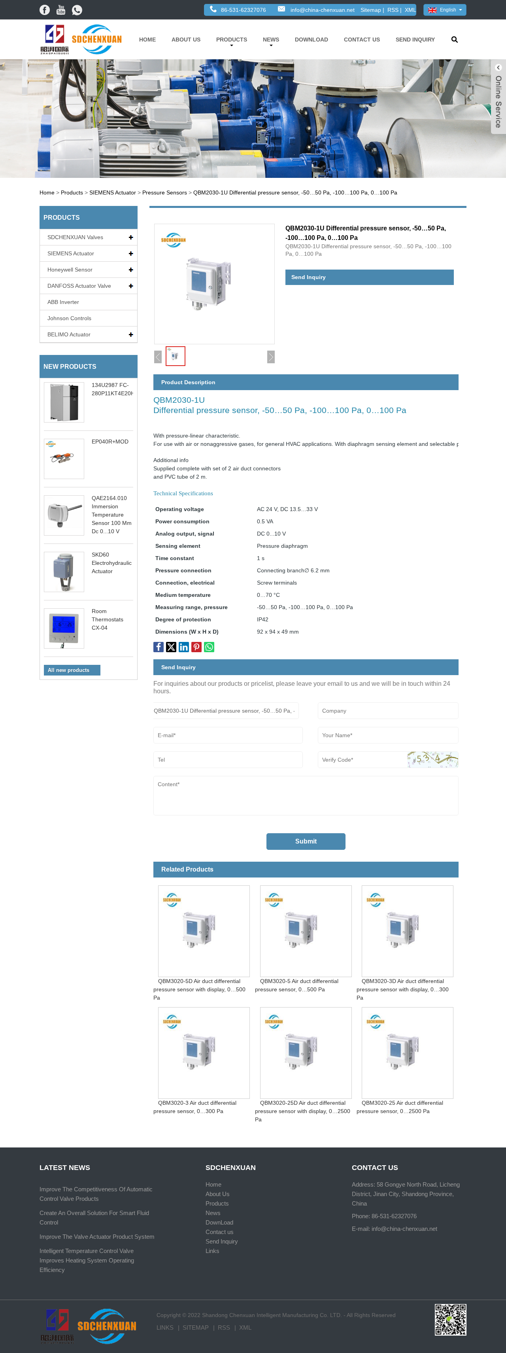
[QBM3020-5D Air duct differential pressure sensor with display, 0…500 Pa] (204, 928)
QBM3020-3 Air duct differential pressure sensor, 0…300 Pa (195, 1107)
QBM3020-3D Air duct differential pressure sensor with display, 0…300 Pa (403, 989)
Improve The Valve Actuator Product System (97, 1236)
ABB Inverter (63, 302)
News (271, 39)
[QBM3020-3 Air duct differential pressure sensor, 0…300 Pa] (204, 1050)
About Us (186, 39)
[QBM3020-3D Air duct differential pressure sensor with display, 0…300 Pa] (407, 928)
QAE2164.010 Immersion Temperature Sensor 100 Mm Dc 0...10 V (112, 514)
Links (212, 1250)
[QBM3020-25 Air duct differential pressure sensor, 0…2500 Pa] (407, 1050)
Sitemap (371, 10)
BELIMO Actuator (69, 334)
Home (147, 39)
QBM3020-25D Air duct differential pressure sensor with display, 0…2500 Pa (302, 1111)
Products (231, 39)
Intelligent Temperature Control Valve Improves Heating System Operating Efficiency (87, 1260)
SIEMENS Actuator (112, 192)
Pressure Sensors (164, 192)
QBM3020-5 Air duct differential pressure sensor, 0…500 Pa (296, 985)
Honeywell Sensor (70, 269)
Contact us (362, 39)
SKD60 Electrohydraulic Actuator (112, 562)
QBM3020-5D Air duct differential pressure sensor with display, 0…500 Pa (199, 989)
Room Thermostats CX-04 (107, 619)
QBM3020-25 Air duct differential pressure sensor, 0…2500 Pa (400, 1107)
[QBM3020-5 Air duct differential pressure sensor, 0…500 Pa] (306, 928)
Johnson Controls (69, 318)
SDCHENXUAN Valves (75, 237)
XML (410, 10)
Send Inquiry (415, 39)
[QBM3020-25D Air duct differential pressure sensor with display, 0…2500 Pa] (306, 1050)
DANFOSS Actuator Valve (79, 286)
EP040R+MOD (110, 441)
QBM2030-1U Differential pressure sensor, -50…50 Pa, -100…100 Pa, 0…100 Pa (295, 192)
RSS (392, 10)
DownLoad (311, 39)
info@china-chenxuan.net (323, 10)
